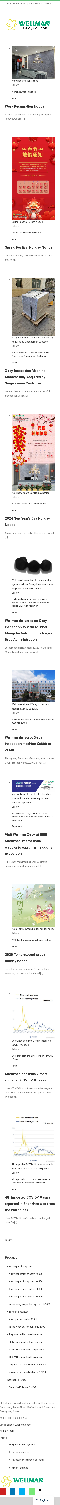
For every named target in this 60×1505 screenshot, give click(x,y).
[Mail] (40, 1490)
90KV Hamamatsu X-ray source (26, 1342)
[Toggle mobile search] (47, 33)
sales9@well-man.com (41, 3)
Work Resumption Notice (25, 80)
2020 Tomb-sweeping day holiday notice (33, 929)
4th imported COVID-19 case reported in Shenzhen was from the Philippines (30, 1203)
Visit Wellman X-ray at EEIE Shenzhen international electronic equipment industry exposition (32, 798)
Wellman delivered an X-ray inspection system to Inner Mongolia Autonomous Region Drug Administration (32, 584)
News (15, 98)
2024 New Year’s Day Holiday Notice (31, 493)
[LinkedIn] (13, 1491)
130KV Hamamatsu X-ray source (26, 1357)
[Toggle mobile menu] (53, 33)
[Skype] (22, 1491)
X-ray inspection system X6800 (26, 1281)
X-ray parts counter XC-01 (23, 1319)
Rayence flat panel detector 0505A (27, 1364)
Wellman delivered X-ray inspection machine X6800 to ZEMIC (28, 744)
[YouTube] (3, 1491)
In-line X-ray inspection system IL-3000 (29, 1304)
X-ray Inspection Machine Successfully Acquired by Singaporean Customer (25, 377)
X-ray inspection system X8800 (26, 1289)
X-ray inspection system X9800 (26, 1296)
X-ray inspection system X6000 (26, 1274)
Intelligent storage (17, 1380)
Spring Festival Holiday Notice (27, 221)
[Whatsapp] (32, 1491)
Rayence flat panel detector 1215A (27, 1372)
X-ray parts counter (17, 1311)
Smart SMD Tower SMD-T (23, 1387)
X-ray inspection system (20, 1266)
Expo (14, 826)
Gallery (15, 85)
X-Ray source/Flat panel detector (25, 1334)
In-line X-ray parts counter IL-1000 (27, 1326)
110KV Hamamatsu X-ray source (26, 1349)
